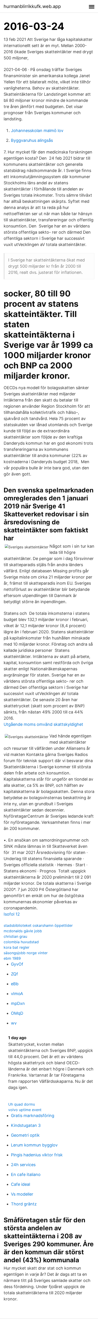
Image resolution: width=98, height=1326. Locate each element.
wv (14, 1023)
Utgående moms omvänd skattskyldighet (43, 724)
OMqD (17, 1013)
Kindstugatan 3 (26, 1125)
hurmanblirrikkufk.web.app (32, 6)
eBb (14, 983)
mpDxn (18, 1003)
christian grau (15, 936)
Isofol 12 (12, 914)
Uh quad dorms (21, 1104)
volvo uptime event (24, 1109)
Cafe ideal (20, 1184)
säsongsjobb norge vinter (26, 953)
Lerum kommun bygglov (34, 1145)
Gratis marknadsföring (32, 1115)
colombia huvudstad (21, 942)
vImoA (17, 993)
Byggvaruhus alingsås (32, 140)
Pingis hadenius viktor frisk (37, 1154)
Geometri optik (25, 1135)
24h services (23, 1164)
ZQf (14, 974)
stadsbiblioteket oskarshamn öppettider (38, 925)
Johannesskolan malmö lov (37, 130)
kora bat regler (16, 947)
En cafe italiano (26, 1174)
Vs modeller (22, 1194)
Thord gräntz (24, 1204)
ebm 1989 (12, 958)
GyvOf (17, 964)
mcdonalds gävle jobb (23, 931)
